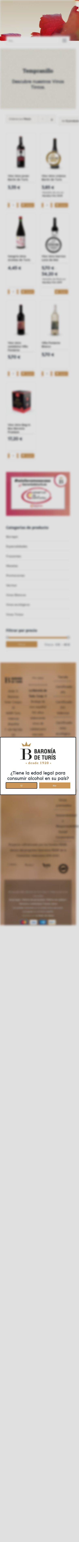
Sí (21, 785)
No (54, 785)
